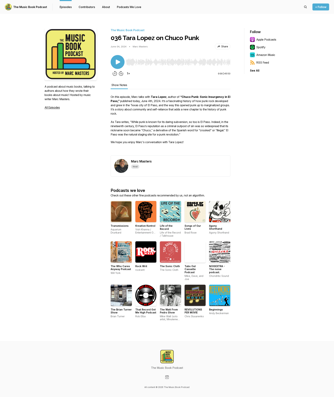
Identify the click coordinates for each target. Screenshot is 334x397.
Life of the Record (166, 227)
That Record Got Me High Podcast (145, 311)
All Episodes (52, 107)
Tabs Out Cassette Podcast (190, 269)
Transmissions (120, 225)
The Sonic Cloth (170, 266)
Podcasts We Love (129, 7)
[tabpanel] (170, 125)
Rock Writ (141, 266)
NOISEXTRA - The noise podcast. (217, 269)
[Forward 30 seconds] (121, 73)
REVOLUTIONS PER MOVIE (193, 311)
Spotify (260, 47)
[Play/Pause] (118, 62)
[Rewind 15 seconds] (114, 73)
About (106, 7)
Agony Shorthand (215, 227)
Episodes (66, 7)
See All (254, 70)
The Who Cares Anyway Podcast (121, 268)
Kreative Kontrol (145, 225)
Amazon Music (265, 55)
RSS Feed (262, 62)
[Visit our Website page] (167, 377)
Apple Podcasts (266, 39)
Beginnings (216, 309)
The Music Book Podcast (30, 7)
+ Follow (320, 7)
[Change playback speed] (128, 73)
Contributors (87, 7)
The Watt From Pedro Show (169, 311)
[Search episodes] (305, 7)
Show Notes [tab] (119, 85)
